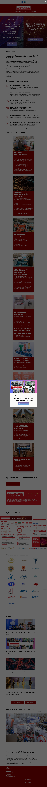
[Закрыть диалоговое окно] (45, 2)
